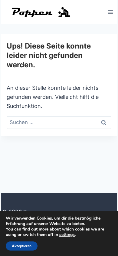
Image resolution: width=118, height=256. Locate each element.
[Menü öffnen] (110, 12)
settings (67, 234)
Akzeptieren (21, 246)
